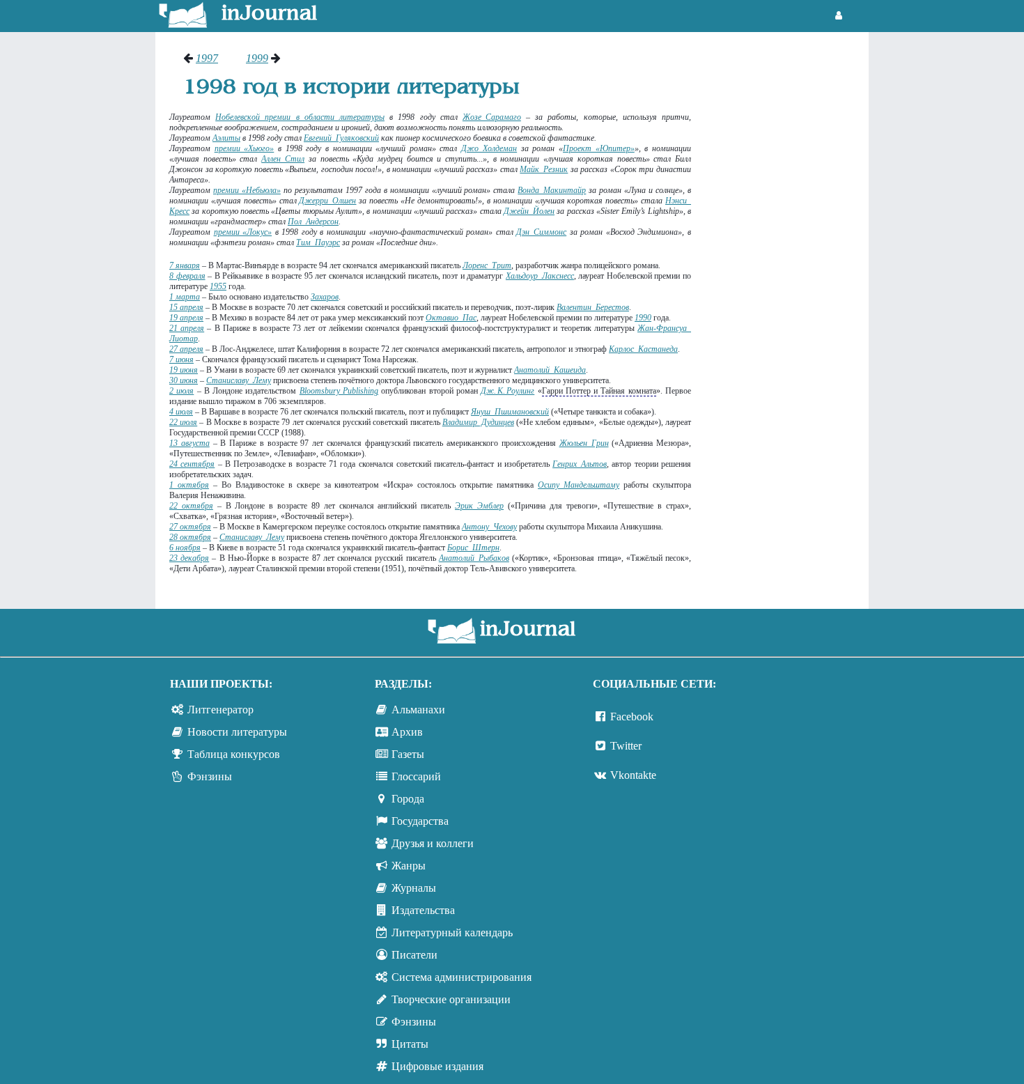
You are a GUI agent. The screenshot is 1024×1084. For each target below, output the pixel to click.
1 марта (184, 297)
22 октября (191, 506)
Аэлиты (226, 138)
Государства (420, 821)
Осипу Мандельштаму (578, 485)
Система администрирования (461, 977)
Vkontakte (633, 775)
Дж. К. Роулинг (507, 391)
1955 (218, 286)
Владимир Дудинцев (478, 422)
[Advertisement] (787, 261)
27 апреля (186, 349)
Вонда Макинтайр (552, 190)
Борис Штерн (473, 547)
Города (407, 799)
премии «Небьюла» (247, 190)
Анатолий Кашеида (550, 370)
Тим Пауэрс (318, 242)
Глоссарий (416, 776)
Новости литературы (237, 732)
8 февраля (187, 276)
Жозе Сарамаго (492, 117)
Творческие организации (451, 999)
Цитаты (409, 1044)
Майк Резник (544, 169)
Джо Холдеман (489, 148)
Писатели (414, 955)
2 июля (181, 391)
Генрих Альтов (579, 464)
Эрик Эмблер (479, 506)
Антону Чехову (489, 527)
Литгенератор (220, 709)
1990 (643, 318)
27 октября (190, 527)
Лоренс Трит (487, 265)
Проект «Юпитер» (599, 148)
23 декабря (189, 558)
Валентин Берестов (593, 307)
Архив (407, 732)
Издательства (423, 910)
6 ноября (185, 547)
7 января (184, 265)
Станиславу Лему (238, 380)
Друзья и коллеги (432, 843)
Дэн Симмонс (541, 232)
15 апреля (186, 307)
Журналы (413, 888)
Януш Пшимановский (510, 412)
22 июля (183, 422)
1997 (207, 58)
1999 (257, 58)
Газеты (407, 754)
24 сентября (192, 464)
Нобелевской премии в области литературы (300, 117)
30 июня (183, 380)
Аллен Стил (282, 159)
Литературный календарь (452, 932)
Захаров (325, 297)
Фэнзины (209, 776)
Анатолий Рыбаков (474, 558)
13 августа (189, 443)
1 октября (189, 485)
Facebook (631, 716)
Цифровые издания (437, 1066)
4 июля (181, 412)
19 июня (183, 370)
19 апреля (186, 318)
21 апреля (186, 328)
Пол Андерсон (313, 221)
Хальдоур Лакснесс (540, 276)
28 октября (190, 537)
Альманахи (418, 709)
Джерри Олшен (327, 201)
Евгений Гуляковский (341, 138)
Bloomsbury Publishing (339, 391)
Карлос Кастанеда (643, 349)
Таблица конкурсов (233, 754)
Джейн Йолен (529, 211)
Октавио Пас (451, 318)
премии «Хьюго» (244, 148)
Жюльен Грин (584, 443)
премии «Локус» (243, 232)
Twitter (626, 746)
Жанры (408, 866)
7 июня (181, 359)
